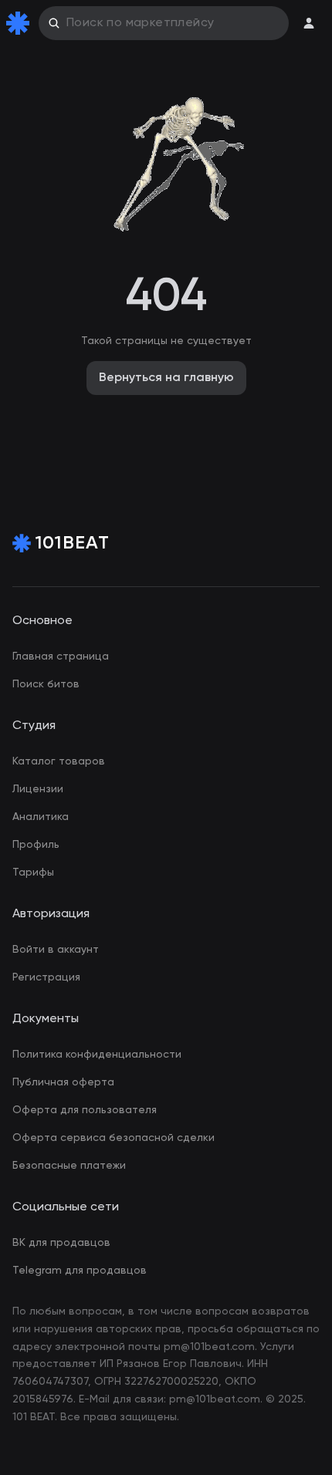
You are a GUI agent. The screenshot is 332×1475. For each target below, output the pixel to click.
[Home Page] (21, 23)
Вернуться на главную (166, 378)
